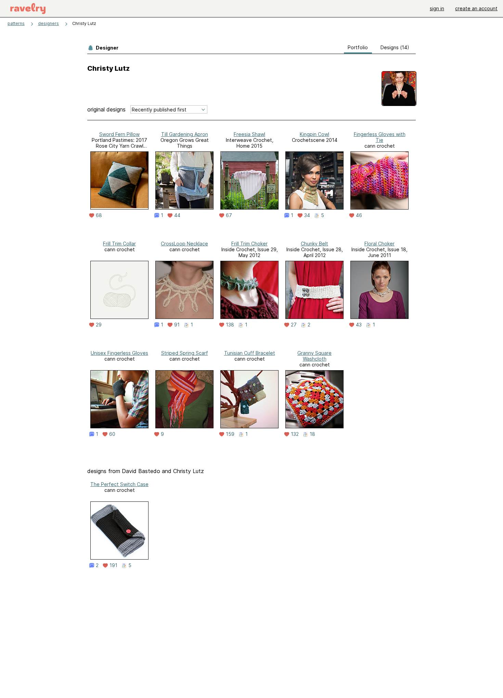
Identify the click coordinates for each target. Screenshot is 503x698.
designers (48, 23)
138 (230, 324)
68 (99, 215)
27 (294, 324)
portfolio (358, 47)
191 (113, 565)
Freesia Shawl (249, 134)
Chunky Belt (314, 243)
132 (295, 434)
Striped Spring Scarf (184, 353)
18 (312, 434)
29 (99, 324)
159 (230, 434)
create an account (476, 8)
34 (307, 215)
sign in (437, 8)
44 (177, 215)
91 (177, 324)
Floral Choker (379, 243)
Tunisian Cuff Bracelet (249, 353)
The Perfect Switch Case (119, 484)
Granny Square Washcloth (314, 356)
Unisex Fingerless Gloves (119, 353)
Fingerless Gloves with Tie (379, 137)
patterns (16, 23)
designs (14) (395, 47)
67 (229, 215)
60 (112, 434)
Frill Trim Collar (119, 243)
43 (359, 324)
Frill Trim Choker (249, 243)
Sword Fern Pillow (119, 134)
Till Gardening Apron (184, 134)
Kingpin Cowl (314, 134)
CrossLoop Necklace (184, 243)
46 (359, 215)
